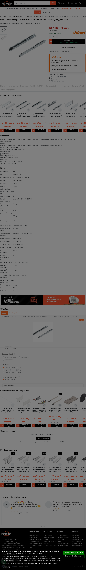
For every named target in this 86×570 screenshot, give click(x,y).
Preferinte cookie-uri (8, 567)
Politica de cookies (54, 560)
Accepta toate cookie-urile (74, 552)
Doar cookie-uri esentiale (73, 556)
